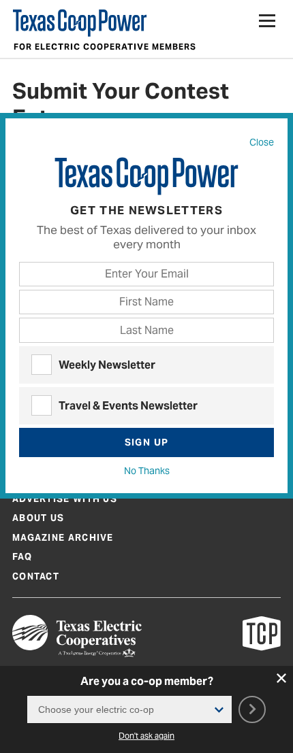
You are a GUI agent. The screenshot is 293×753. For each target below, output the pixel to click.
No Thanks (147, 471)
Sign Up (147, 442)
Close (261, 142)
